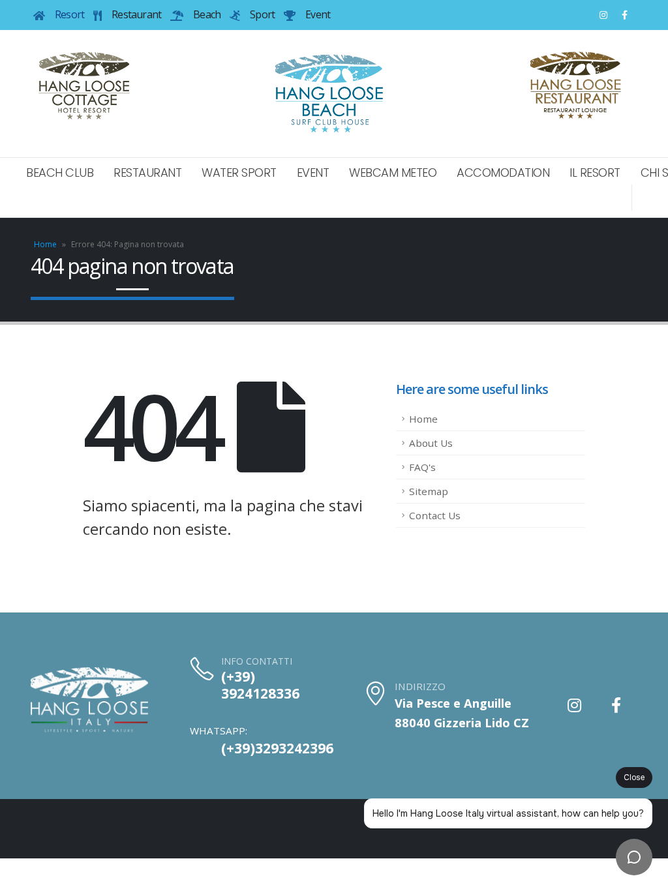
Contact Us (435, 515)
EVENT (313, 172)
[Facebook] (624, 15)
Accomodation (503, 172)
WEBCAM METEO (392, 172)
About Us (431, 442)
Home (45, 244)
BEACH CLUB (59, 172)
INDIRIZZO (420, 686)
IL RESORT (594, 172)
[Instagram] (603, 15)
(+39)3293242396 (277, 748)
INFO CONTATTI (256, 661)
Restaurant (147, 172)
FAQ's (422, 467)
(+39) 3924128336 (260, 684)
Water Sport (239, 172)
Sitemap (428, 491)
